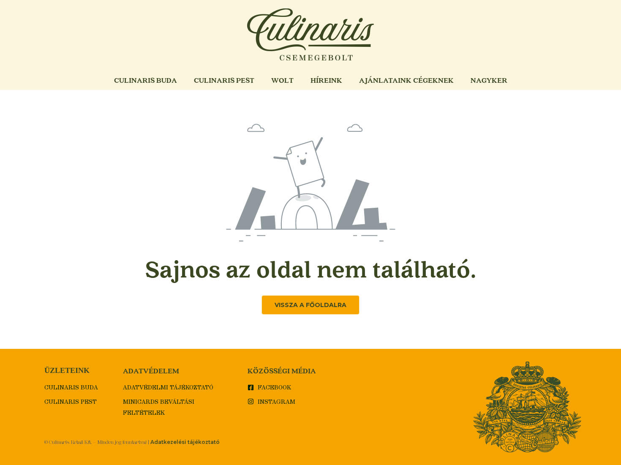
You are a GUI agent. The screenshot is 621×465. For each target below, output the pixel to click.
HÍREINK (326, 80)
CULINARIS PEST (224, 80)
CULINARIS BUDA (145, 80)
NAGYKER (489, 80)
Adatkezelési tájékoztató (185, 442)
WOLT (282, 80)
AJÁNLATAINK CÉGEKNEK (406, 80)
